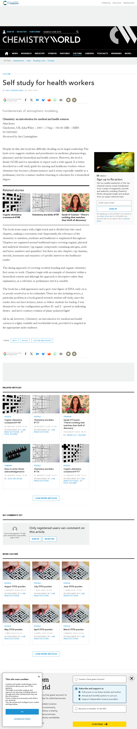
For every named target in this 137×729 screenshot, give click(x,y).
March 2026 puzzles (74, 629)
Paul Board (11, 434)
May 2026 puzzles (13, 629)
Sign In (10, 32)
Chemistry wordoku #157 (45, 214)
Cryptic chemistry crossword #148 (12, 216)
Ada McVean (15, 479)
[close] (89, 94)
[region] (22, 700)
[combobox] (60, 32)
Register (21, 32)
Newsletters (19, 61)
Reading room (39, 61)
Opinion (67, 417)
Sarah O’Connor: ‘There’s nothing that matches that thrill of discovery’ (75, 217)
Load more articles (46, 498)
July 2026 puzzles (43, 586)
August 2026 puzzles (14, 586)
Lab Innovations (15, 431)
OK (22, 712)
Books (25, 341)
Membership (129, 3)
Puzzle (7, 417)
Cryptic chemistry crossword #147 (72, 470)
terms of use (104, 216)
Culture (7, 74)
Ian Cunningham (14, 90)
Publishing (106, 3)
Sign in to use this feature (76, 94)
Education (117, 3)
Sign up (113, 209)
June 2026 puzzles (73, 586)
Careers (8, 466)
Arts (14, 341)
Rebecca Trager (76, 435)
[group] (128, 53)
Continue (97, 724)
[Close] (39, 677)
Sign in (35, 539)
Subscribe (34, 32)
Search (78, 32)
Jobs (28, 61)
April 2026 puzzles (43, 629)
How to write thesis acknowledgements (14, 470)
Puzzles (51, 61)
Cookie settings (22, 719)
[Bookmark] (74, 100)
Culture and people (42, 341)
